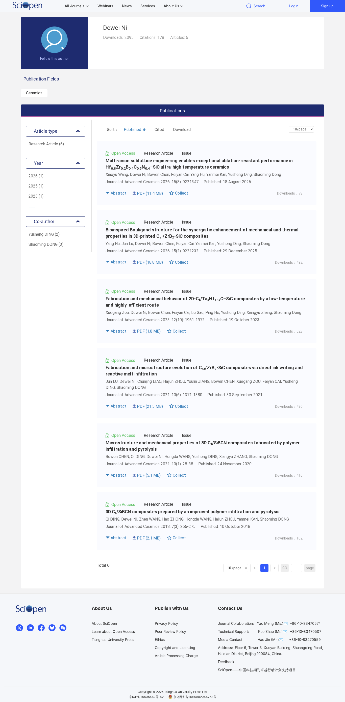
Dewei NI (127, 381)
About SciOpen (104, 623)
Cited (159, 129)
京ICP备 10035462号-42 (146, 697)
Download (182, 129)
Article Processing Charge (176, 656)
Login (293, 6)
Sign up (327, 6)
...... (32, 206)
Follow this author (54, 59)
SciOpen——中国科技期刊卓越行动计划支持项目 (257, 670)
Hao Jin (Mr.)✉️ (270, 639)
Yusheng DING (204, 456)
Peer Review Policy (170, 631)
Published (132, 129)
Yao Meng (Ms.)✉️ (272, 623)
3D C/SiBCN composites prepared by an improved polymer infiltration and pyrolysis (193, 511)
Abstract (119, 193)
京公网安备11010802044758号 (194, 697)
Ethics (160, 639)
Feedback (226, 662)
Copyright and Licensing (175, 647)
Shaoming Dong (287, 312)
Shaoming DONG (131, 387)
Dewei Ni (137, 174)
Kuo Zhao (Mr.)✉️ (272, 631)
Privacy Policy (166, 623)
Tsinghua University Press (113, 639)
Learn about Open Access (113, 631)
